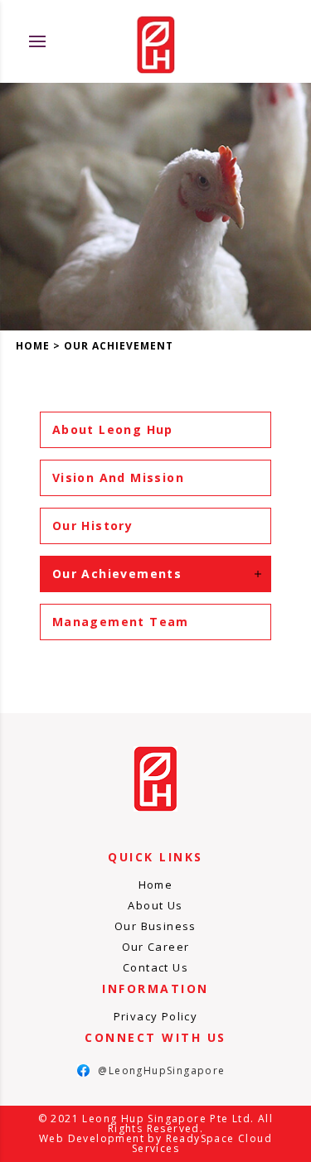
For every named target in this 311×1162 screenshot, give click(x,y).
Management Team (120, 621)
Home (33, 346)
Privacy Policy (156, 1016)
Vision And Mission (118, 477)
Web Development (91, 1138)
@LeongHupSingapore (152, 1070)
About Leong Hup (112, 429)
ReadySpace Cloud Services (202, 1143)
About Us (155, 905)
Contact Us (155, 967)
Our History (92, 525)
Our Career (156, 946)
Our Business (155, 926)
